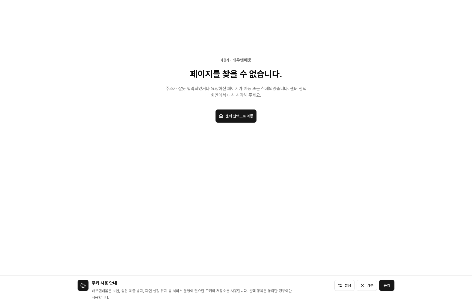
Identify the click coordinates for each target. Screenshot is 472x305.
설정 (347, 285)
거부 (370, 285)
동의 (387, 285)
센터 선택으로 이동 (239, 116)
